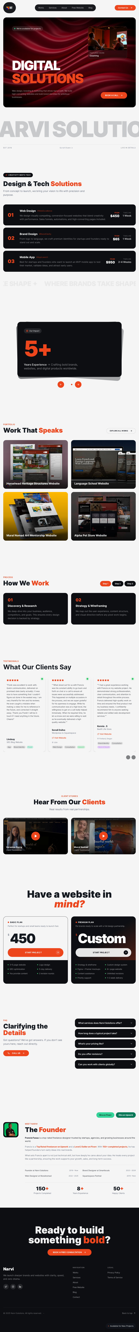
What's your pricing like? (91, 1043)
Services (53, 8)
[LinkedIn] (20, 1286)
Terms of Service (115, 1277)
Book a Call (111, 95)
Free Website (78, 8)
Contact (76, 1297)
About (64, 8)
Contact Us (123, 8)
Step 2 (118, 583)
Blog (90, 8)
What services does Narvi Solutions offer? (100, 1023)
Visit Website (60, 738)
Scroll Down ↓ (66, 148)
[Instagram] (13, 1286)
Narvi (8, 1268)
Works (41, 8)
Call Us (16, 1053)
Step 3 (130, 583)
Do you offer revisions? (90, 1054)
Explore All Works (119, 431)
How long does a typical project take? (97, 1033)
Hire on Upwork (126, 1115)
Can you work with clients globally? (96, 1064)
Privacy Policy (114, 1272)
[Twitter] (6, 1286)
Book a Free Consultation (67, 1252)
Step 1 (105, 583)
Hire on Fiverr (105, 1115)
